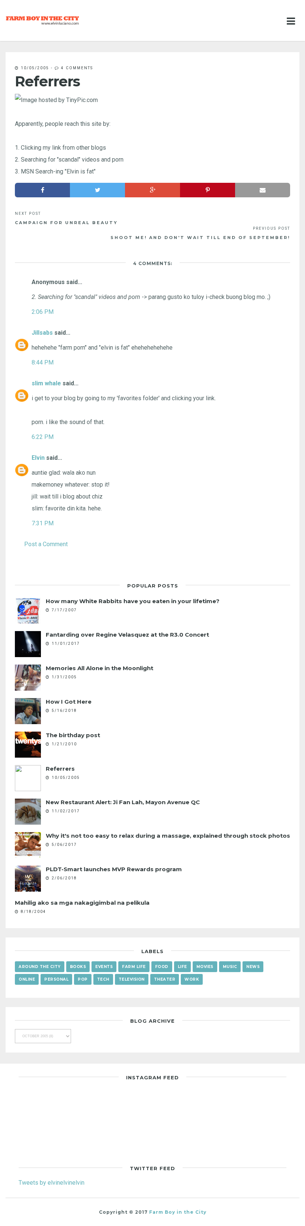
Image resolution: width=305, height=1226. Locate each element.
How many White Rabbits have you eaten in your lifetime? (132, 601)
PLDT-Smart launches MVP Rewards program (114, 869)
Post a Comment (46, 544)
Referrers (60, 768)
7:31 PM (43, 523)
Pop (83, 979)
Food (161, 966)
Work (191, 979)
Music (230, 966)
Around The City (40, 966)
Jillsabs (42, 332)
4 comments (77, 68)
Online (27, 979)
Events (104, 966)
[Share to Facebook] (42, 190)
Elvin (38, 458)
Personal (56, 979)
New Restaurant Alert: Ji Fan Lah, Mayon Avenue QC (123, 802)
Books (78, 966)
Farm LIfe (134, 966)
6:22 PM (43, 437)
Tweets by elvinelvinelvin (51, 1182)
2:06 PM (43, 312)
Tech (103, 979)
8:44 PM (43, 362)
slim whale (46, 383)
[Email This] (262, 190)
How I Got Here (69, 701)
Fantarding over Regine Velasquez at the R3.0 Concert (127, 634)
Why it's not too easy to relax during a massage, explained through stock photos (168, 835)
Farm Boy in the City (177, 1212)
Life (182, 966)
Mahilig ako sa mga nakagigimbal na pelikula (82, 902)
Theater (165, 979)
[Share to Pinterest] (207, 190)
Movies (205, 966)
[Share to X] (97, 190)
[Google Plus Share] (152, 190)
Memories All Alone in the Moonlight (99, 668)
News (253, 966)
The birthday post (73, 735)
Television (132, 979)
